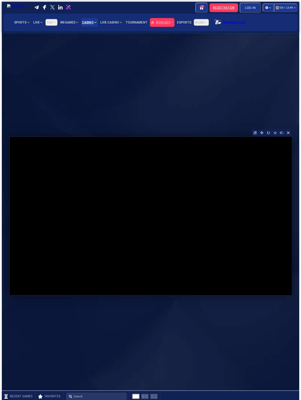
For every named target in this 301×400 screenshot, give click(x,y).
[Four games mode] (154, 396)
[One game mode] (135, 396)
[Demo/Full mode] (281, 132)
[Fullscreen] (261, 132)
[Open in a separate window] (255, 132)
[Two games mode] (145, 396)
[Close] (288, 132)
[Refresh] (268, 132)
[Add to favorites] (275, 132)
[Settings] (268, 8)
